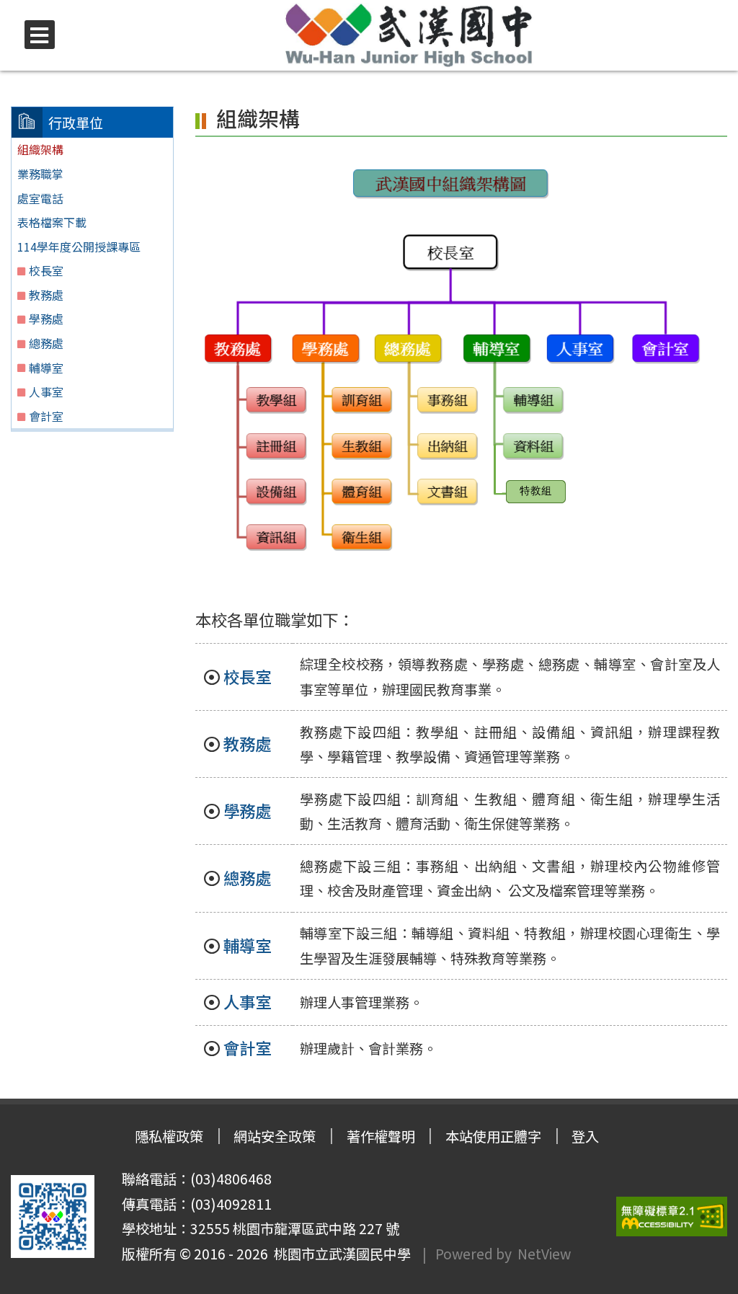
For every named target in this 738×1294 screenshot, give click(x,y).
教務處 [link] (247, 743)
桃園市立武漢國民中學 (339, 1254)
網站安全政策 (275, 1136)
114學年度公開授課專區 (79, 246)
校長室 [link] (247, 676)
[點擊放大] (454, 362)
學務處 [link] (247, 810)
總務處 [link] (247, 877)
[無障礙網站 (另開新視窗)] (671, 1216)
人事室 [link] (247, 1001)
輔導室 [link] (247, 945)
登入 (585, 1136)
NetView (544, 1254)
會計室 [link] (247, 1047)
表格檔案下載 (51, 222)
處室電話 (40, 198)
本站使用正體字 (493, 1136)
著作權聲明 (381, 1136)
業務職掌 (40, 173)
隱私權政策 (169, 1136)
